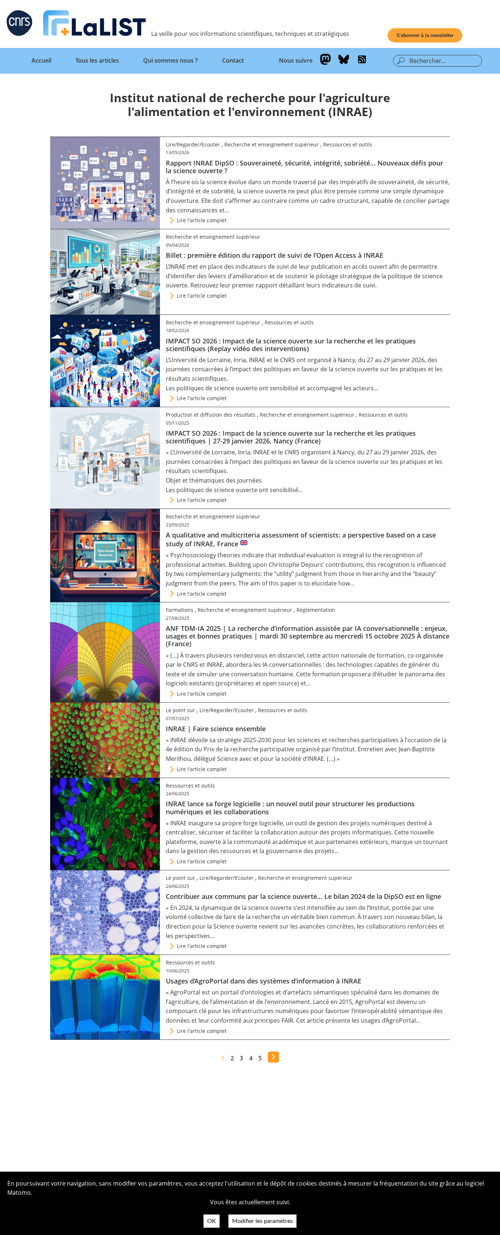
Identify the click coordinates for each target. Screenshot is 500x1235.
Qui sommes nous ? (170, 60)
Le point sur (180, 710)
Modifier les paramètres (262, 1221)
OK (211, 1221)
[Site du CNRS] (19, 24)
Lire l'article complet (202, 220)
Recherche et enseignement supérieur (271, 144)
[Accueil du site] (94, 24)
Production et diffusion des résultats (210, 414)
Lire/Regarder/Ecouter (193, 144)
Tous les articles (97, 60)
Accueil (41, 60)
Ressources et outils (347, 144)
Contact (233, 60)
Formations (179, 609)
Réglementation (315, 609)
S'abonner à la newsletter (425, 35)
